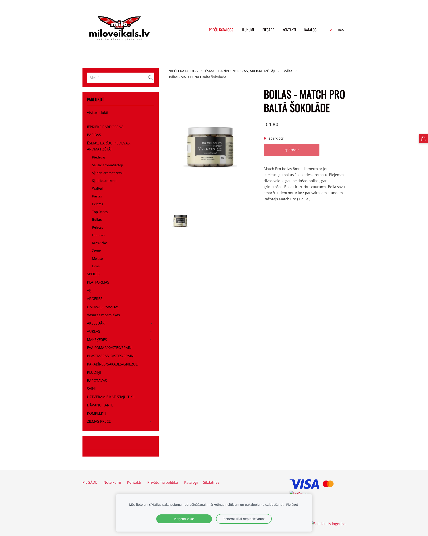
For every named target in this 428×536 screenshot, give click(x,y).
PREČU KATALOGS (183, 71)
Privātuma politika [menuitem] (162, 482)
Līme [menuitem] (96, 266)
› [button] (152, 143)
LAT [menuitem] (331, 30)
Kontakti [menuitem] (289, 29)
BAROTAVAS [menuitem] (97, 380)
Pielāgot (292, 504)
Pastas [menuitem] (97, 196)
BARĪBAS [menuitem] (94, 134)
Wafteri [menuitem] (97, 188)
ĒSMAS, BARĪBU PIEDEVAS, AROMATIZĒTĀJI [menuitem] (109, 146)
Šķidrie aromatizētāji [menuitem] (107, 173)
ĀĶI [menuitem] (89, 290)
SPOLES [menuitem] (93, 274)
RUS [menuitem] (341, 30)
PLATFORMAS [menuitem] (98, 282)
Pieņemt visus (184, 519)
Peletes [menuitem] (97, 204)
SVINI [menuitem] (91, 388)
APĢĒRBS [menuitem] (95, 298)
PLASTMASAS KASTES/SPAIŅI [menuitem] (110, 355)
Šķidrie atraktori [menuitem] (104, 180)
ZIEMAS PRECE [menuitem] (99, 421)
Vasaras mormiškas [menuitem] (103, 315)
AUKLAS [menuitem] (93, 331)
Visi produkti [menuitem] (97, 112)
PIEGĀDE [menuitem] (268, 29)
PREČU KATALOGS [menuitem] (221, 29)
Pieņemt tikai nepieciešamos (244, 519)
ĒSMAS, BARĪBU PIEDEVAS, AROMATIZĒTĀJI (240, 71)
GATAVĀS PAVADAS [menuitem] (103, 307)
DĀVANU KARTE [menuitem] (100, 405)
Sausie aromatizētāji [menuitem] (107, 165)
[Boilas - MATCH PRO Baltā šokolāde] (180, 220)
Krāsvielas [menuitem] (99, 243)
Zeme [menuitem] (96, 250)
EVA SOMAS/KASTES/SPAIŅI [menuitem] (109, 347)
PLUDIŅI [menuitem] (94, 372)
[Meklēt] (150, 78)
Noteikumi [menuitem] (112, 482)
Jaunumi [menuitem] (248, 29)
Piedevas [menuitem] (99, 157)
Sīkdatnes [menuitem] (211, 482)
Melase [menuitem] (97, 258)
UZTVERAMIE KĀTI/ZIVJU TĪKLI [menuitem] (111, 396)
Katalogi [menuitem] (310, 29)
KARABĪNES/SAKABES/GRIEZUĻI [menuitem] (112, 364)
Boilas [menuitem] (97, 219)
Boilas (287, 71)
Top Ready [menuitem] (100, 211)
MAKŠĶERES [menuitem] (97, 339)
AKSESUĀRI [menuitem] (96, 323)
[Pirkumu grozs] (423, 138)
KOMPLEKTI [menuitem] (96, 413)
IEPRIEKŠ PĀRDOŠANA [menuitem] (105, 126)
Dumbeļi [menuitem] (98, 235)
